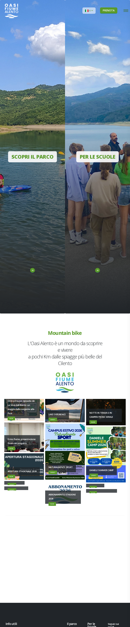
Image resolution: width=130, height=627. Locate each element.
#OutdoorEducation (96, 290)
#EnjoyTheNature (31, 285)
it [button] (90, 10)
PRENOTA (109, 10)
